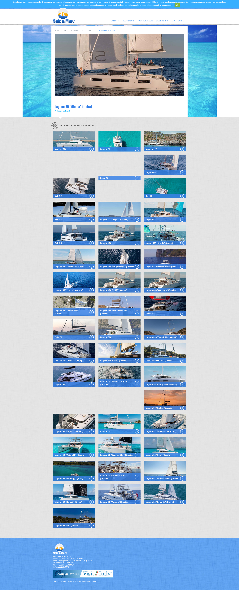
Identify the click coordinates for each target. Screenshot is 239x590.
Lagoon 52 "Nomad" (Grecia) (68, 502)
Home (57, 30)
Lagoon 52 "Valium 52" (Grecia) (69, 455)
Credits (94, 581)
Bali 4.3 (58, 219)
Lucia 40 (104, 178)
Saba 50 (58, 337)
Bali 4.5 (58, 243)
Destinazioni (128, 21)
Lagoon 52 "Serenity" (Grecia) (160, 502)
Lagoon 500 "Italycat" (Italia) (68, 361)
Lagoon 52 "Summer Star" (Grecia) (116, 455)
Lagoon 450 (105, 243)
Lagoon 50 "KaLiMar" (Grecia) (69, 431)
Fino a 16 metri (86, 30)
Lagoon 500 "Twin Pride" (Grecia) (161, 337)
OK (177, 5)
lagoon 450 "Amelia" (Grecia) (159, 243)
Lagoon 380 (60, 149)
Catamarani (74, 30)
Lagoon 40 (151, 172)
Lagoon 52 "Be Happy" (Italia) (69, 478)
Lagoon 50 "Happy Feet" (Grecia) (161, 384)
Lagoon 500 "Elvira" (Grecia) (159, 361)
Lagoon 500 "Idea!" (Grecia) (113, 361)
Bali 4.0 (58, 196)
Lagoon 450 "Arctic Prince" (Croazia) (67, 312)
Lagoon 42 (151, 219)
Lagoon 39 (105, 149)
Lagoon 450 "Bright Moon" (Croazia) (117, 267)
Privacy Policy (68, 581)
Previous (174, 98)
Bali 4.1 (149, 196)
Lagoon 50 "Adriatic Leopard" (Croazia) (114, 382)
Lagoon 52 (105, 431)
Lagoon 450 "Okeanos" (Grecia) (161, 290)
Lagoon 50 (60, 384)
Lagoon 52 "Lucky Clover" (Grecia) (162, 478)
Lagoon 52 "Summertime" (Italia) (161, 431)
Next (180, 98)
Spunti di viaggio (145, 21)
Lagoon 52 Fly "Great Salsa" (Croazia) (113, 477)
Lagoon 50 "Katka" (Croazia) (159, 408)
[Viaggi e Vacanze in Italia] (83, 577)
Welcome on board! (62, 111)
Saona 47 (150, 314)
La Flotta (115, 21)
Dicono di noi (162, 21)
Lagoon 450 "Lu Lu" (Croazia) (69, 290)
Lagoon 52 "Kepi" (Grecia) (158, 455)
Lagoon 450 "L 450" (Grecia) (113, 290)
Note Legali (57, 581)
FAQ (173, 21)
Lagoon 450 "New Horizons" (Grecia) (113, 312)
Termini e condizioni (82, 581)
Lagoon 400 (151, 149)
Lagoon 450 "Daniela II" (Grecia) (70, 267)
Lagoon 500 (105, 337)
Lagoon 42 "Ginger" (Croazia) (114, 219)
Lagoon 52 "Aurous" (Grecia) (114, 502)
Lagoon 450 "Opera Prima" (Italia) (161, 267)
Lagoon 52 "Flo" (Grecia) (66, 525)
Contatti (182, 21)
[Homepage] (64, 22)
